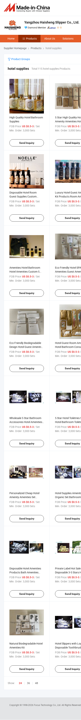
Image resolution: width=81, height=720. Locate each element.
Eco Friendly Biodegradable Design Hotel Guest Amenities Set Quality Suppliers (26, 347)
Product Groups (20, 59)
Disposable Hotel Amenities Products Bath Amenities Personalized (25, 572)
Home (11, 38)
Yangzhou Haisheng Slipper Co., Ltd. (51, 22)
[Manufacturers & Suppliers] (27, 7)
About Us (49, 38)
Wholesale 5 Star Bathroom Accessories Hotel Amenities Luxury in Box (25, 422)
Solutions (68, 38)
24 (20, 683)
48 (36, 683)
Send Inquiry (26, 142)
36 (28, 683)
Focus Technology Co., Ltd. (48, 704)
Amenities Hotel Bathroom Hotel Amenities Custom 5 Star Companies (24, 271)
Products (31, 38)
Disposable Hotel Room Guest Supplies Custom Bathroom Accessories (23, 196)
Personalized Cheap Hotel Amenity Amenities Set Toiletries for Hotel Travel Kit (25, 497)
